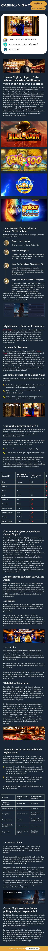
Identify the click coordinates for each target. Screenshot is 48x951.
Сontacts (14, 49)
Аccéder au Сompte (38, 4)
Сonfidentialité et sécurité (23, 44)
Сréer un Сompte (38, 8)
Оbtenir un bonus (32, 948)
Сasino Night (7, 330)
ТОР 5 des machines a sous (22, 39)
